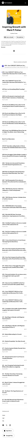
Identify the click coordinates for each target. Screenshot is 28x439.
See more (3, 47)
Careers (3, 415)
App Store (9, 430)
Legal (3, 418)
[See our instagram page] (10, 425)
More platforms (20, 37)
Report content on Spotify (20, 62)
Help (3, 420)
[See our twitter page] (6, 425)
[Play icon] (3, 66)
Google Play (9, 435)
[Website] (14, 51)
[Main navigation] (25, 3)
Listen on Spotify (9, 37)
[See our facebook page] (3, 425)
